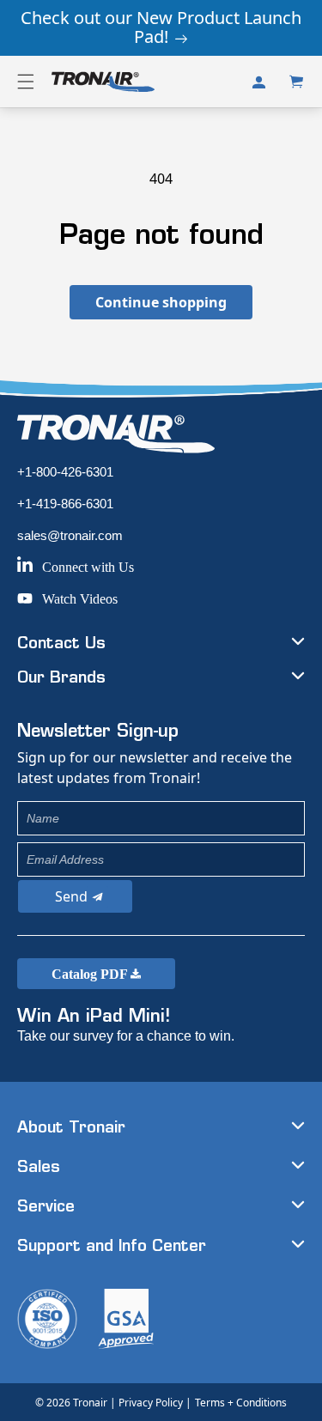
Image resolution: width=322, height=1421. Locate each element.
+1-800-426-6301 (65, 472)
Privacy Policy (150, 1402)
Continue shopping (161, 302)
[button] (26, 81)
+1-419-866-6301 (65, 503)
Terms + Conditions (241, 1402)
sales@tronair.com (70, 535)
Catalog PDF (91, 974)
